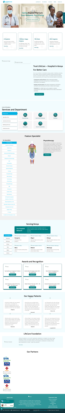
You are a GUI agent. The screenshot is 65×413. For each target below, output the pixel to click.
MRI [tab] (9, 186)
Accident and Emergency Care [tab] (9, 214)
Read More (12, 274)
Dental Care (25, 127)
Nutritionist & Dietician (40, 118)
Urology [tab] (9, 171)
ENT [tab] (9, 161)
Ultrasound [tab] (9, 189)
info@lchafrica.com (16, 410)
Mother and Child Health (53, 407)
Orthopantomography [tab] (9, 196)
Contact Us (60, 1)
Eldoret (33, 247)
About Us (38, 1)
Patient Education (9, 399)
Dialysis (52, 402)
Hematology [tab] (9, 181)
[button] (5, 16)
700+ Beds (37, 39)
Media (55, 1)
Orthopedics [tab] (9, 163)
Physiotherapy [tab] (9, 142)
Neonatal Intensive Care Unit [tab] (9, 204)
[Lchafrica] (7, 2)
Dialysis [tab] (9, 155)
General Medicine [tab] (9, 168)
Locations (50, 1)
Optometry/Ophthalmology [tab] (9, 153)
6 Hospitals (7, 39)
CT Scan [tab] (9, 212)
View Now (6, 46)
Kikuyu (49, 238)
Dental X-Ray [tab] (9, 191)
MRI (53, 404)
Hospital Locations (26, 410)
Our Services (44, 1)
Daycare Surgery (53, 400)
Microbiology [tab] (9, 176)
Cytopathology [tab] (9, 173)
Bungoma (17, 238)
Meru (16, 247)
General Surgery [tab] (9, 165)
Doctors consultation (40, 127)
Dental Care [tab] (9, 147)
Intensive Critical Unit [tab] (9, 199)
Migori (32, 238)
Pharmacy (55, 118)
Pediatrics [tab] (9, 150)
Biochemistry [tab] (9, 194)
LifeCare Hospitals (43, 410)
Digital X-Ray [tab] (9, 209)
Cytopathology (53, 403)
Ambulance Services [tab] (9, 206)
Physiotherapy (25, 118)
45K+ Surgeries (54, 39)
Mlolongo (49, 247)
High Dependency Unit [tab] (9, 201)
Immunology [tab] (9, 179)
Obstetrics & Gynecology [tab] (9, 158)
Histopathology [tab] (9, 183)
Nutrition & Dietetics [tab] (9, 145)
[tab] (9, 113)
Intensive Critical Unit (53, 405)
